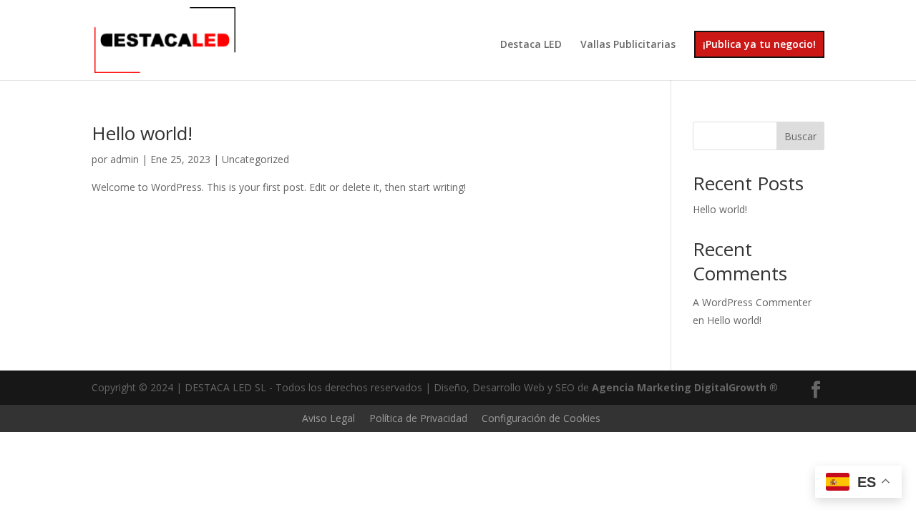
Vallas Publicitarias (628, 45)
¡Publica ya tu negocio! (759, 44)
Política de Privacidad (418, 418)
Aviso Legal (328, 418)
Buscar (800, 136)
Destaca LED (531, 45)
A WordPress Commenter (752, 302)
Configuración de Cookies (541, 418)
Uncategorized (255, 159)
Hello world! (142, 133)
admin (124, 159)
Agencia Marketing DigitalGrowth (679, 387)
